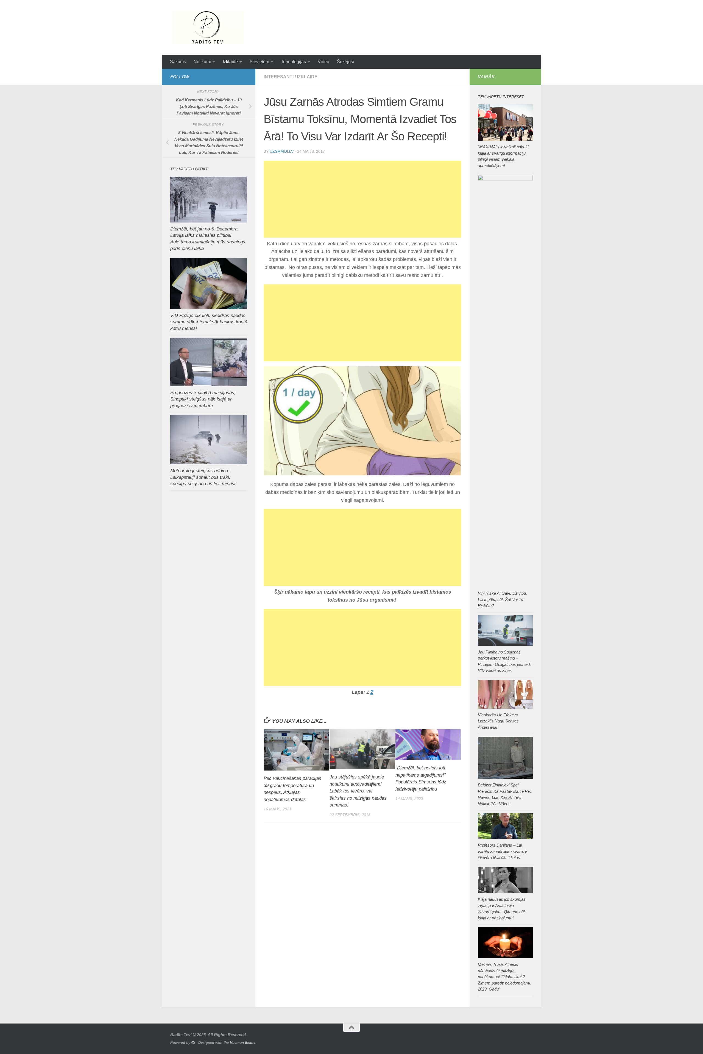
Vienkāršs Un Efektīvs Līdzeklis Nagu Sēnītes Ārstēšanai (498, 721)
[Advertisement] (362, 199)
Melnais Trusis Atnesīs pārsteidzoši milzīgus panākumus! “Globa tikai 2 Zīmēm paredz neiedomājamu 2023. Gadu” (504, 976)
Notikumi (202, 61)
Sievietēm (259, 61)
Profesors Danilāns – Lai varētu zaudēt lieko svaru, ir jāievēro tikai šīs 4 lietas (502, 851)
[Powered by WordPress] (193, 1042)
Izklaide (230, 61)
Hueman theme (242, 1043)
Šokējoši (345, 61)
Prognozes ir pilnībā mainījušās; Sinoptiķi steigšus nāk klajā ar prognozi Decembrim (203, 399)
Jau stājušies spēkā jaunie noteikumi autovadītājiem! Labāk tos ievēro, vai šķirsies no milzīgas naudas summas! (358, 791)
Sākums (178, 61)
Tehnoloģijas (293, 61)
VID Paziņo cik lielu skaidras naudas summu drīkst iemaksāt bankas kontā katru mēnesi (208, 322)
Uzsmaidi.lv (282, 151)
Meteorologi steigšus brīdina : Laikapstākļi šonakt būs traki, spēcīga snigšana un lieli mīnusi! (203, 477)
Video (323, 61)
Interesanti (279, 76)
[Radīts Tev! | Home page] (208, 27)
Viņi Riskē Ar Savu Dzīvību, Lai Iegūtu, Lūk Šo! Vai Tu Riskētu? (502, 599)
